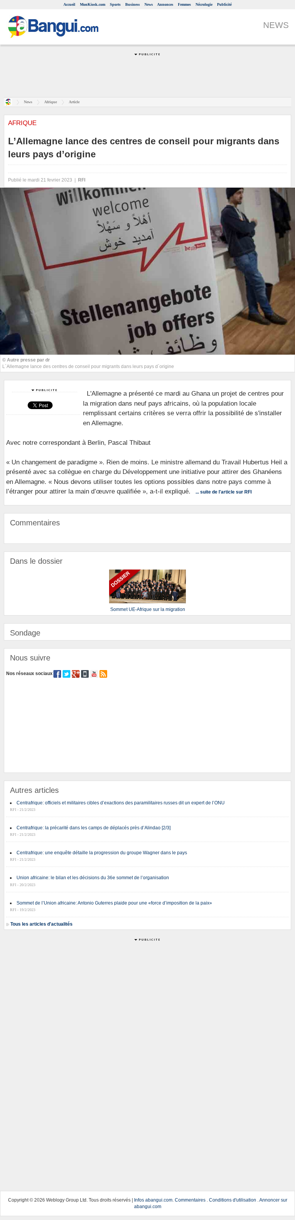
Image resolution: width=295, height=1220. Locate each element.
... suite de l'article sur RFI (224, 492)
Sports (115, 4)
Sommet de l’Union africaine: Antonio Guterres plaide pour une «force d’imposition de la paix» (114, 903)
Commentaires (190, 1200)
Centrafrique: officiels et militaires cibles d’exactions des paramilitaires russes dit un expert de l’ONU (121, 803)
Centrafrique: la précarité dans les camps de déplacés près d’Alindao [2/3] (94, 827)
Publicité (224, 4)
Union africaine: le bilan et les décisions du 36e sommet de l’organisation (93, 877)
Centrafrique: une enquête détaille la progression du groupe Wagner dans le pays (102, 852)
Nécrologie (204, 4)
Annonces (165, 4)
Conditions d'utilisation (232, 1200)
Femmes (184, 4)
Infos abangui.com (153, 1200)
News (148, 4)
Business (132, 4)
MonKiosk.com (92, 4)
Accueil (69, 4)
